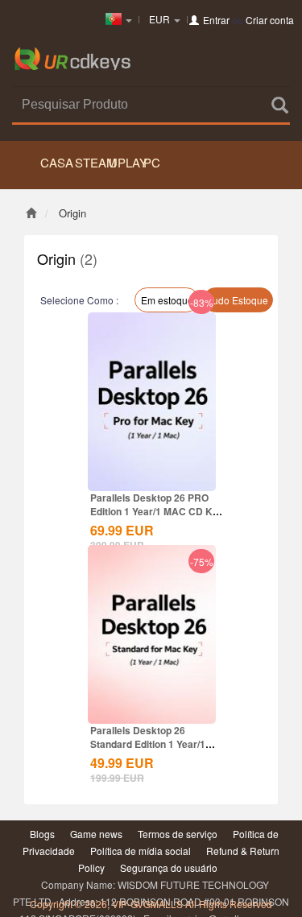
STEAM (91, 162)
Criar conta (270, 20)
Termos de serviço (177, 834)
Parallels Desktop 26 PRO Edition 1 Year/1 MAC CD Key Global (157, 511)
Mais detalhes (152, 451)
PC (151, 162)
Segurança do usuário (168, 867)
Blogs (42, 834)
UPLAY (125, 162)
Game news (96, 834)
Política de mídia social (140, 850)
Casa (56, 162)
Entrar (216, 20)
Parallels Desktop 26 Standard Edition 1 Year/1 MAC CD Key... (147, 744)
